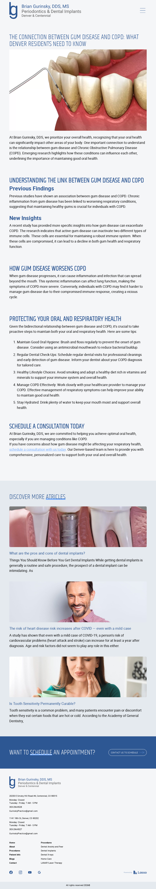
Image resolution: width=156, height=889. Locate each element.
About (12, 846)
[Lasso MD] (135, 872)
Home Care (46, 859)
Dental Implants (48, 850)
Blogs (12, 859)
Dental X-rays (47, 854)
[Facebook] (11, 872)
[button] (143, 10)
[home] (45, 10)
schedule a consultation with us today (37, 449)
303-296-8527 (15, 829)
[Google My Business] (39, 872)
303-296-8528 (15, 807)
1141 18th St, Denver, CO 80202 (24, 818)
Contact (13, 863)
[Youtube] (30, 872)
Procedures (14, 850)
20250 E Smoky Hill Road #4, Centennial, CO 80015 (33, 796)
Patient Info (14, 854)
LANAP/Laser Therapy (51, 863)
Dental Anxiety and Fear (52, 846)
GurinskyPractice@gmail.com (23, 811)
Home (12, 842)
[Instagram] (20, 872)
